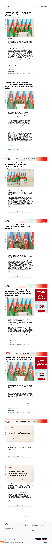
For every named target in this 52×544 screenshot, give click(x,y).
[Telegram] (12, 539)
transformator (13, 452)
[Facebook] (7, 539)
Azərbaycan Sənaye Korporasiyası (13, 501)
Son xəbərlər (25, 524)
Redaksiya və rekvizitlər (35, 525)
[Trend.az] (8, 6)
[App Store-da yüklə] (38, 539)
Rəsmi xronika (26, 525)
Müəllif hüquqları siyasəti (44, 526)
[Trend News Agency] (7, 524)
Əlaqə (33, 526)
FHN (9, 452)
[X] (9, 539)
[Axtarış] (34, 6)
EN (43, 542)
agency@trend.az (7, 533)
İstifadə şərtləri (42, 524)
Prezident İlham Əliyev (11, 69)
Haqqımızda (33, 524)
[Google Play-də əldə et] (44, 539)
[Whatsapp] (5, 539)
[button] (5, 19)
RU (46, 542)
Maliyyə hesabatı (34, 530)
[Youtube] (11, 539)
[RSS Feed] (16, 539)
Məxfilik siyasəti (42, 525)
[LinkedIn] (14, 539)
